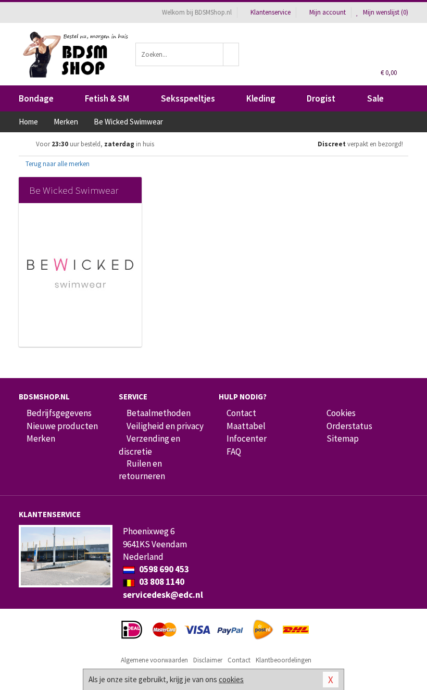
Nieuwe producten (62, 426)
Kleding (260, 98)
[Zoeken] (231, 54)
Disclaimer (207, 660)
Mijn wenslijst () (384, 12)
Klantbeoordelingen (283, 660)
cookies (231, 679)
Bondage (36, 98)
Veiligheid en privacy (165, 426)
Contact (241, 413)
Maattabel (246, 426)
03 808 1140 (160, 581)
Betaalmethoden (159, 413)
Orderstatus (349, 426)
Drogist (321, 98)
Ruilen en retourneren (142, 470)
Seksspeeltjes (188, 98)
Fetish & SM (107, 98)
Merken (41, 438)
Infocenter (247, 438)
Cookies (341, 413)
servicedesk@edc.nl (163, 594)
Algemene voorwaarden (154, 660)
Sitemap (342, 438)
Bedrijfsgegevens (59, 413)
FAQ (234, 451)
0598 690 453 (163, 569)
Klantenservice (270, 12)
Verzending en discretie (149, 445)
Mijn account (327, 12)
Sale (375, 98)
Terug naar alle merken (57, 163)
